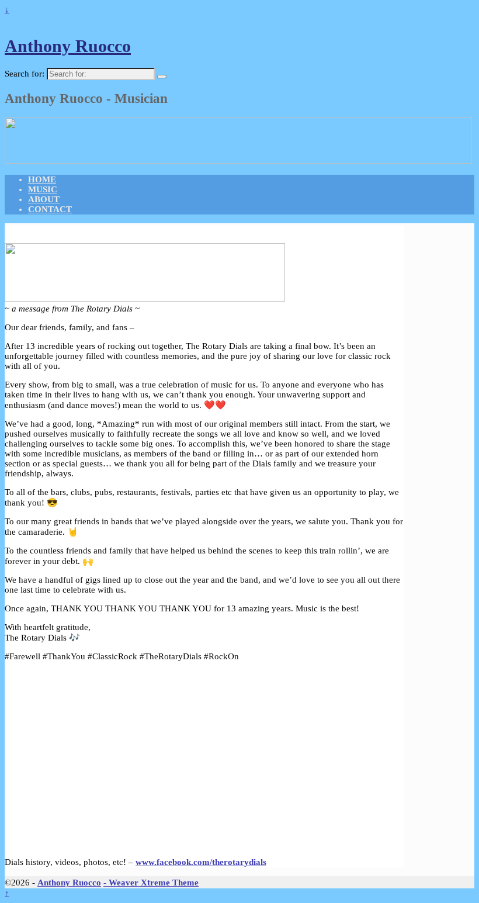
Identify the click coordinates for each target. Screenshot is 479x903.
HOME (42, 179)
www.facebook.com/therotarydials (201, 862)
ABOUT (44, 199)
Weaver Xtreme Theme (154, 882)
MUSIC (42, 189)
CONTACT (50, 209)
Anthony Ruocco (68, 46)
